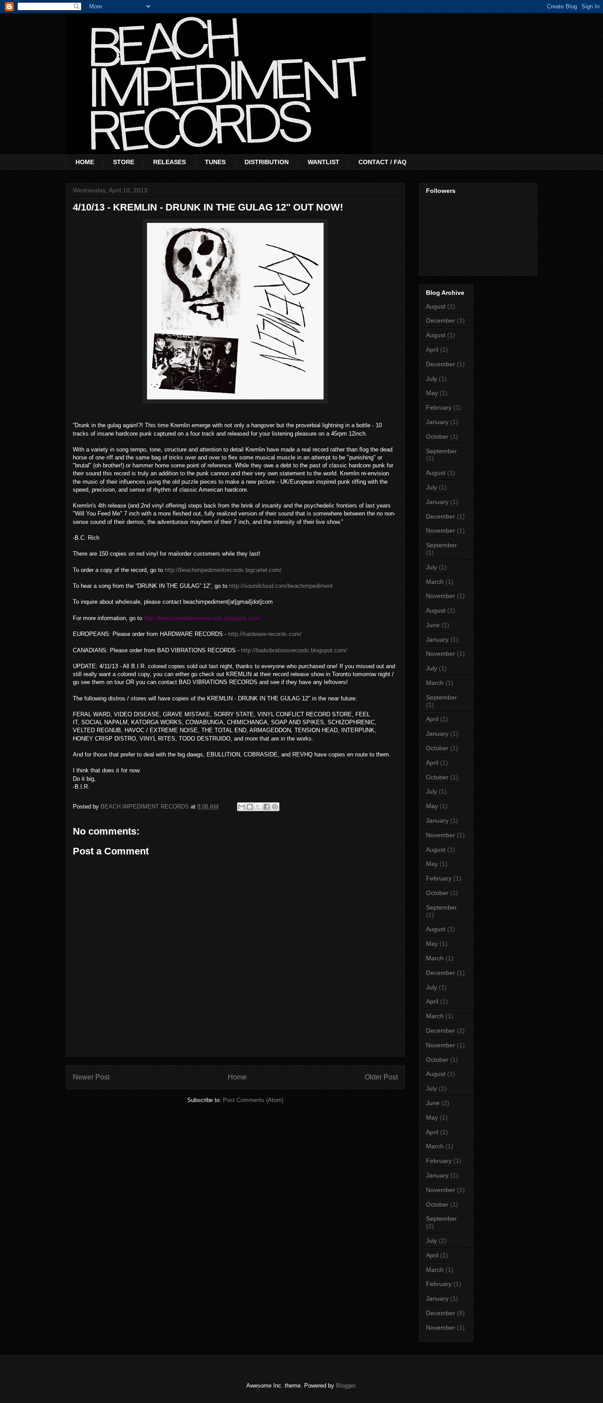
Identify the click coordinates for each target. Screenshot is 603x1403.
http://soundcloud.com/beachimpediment (281, 586)
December (440, 320)
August (435, 306)
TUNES (215, 162)
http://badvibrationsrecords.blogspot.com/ (294, 650)
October (437, 436)
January (437, 421)
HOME (84, 162)
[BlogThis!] (249, 806)
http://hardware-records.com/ (265, 634)
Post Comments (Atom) (253, 1100)
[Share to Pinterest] (275, 806)
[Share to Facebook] (266, 806)
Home (237, 1077)
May (432, 392)
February (439, 407)
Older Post (381, 1077)
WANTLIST (323, 162)
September (441, 451)
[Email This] (241, 806)
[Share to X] (258, 806)
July (431, 378)
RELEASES (169, 162)
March (435, 581)
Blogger (345, 1385)
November (440, 530)
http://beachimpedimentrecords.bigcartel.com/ (223, 570)
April (432, 349)
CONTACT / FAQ (382, 162)
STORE (123, 162)
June (433, 624)
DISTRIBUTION (267, 162)
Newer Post (91, 1077)
